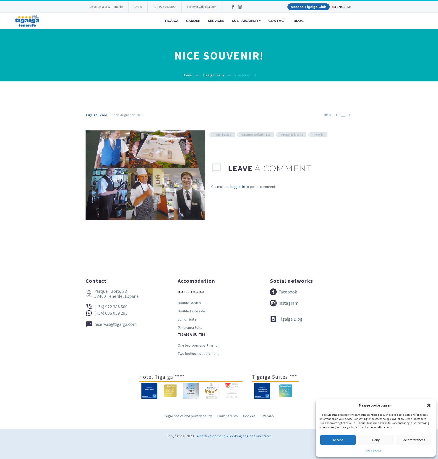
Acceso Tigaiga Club (308, 7)
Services (216, 21)
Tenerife (318, 135)
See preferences (413, 440)
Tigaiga (171, 21)
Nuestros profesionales (256, 135)
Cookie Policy (373, 450)
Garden (193, 21)
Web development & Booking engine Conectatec (233, 436)
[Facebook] (233, 7)
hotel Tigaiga (223, 135)
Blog (299, 21)
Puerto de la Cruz (292, 135)
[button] (429, 405)
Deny (376, 440)
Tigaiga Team (96, 115)
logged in (237, 186)
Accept (338, 440)
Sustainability (246, 21)
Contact (277, 21)
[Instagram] (240, 7)
